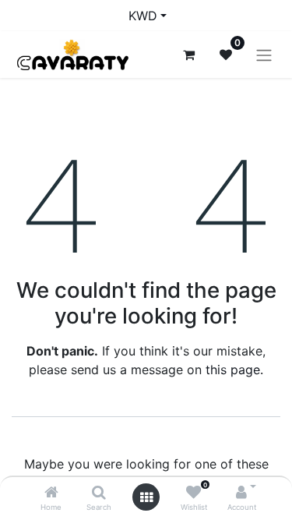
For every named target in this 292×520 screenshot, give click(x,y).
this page (233, 369)
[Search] (99, 493)
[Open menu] (146, 497)
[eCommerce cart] (188, 54)
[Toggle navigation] (264, 54)
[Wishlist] (193, 493)
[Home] (51, 493)
